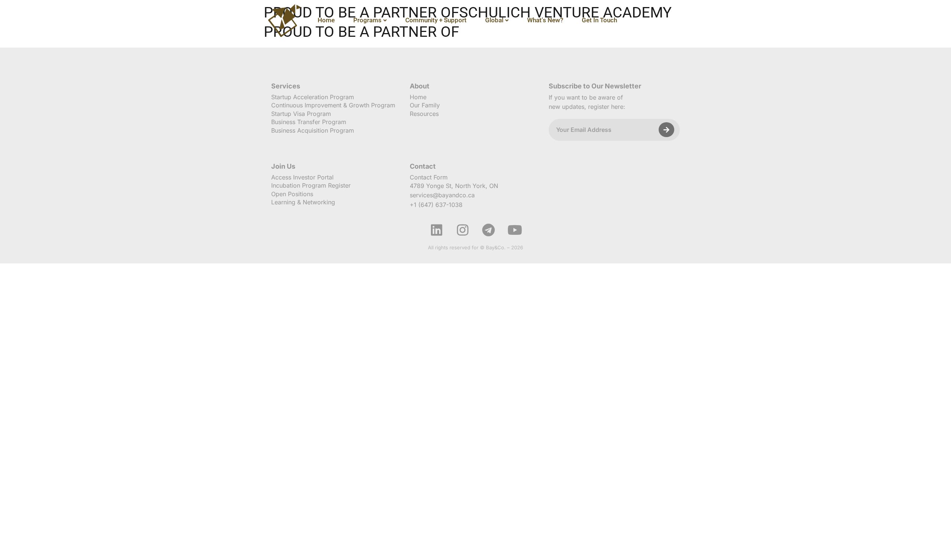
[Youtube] (515, 230)
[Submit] (666, 129)
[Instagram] (462, 230)
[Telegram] (489, 230)
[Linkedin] (436, 230)
